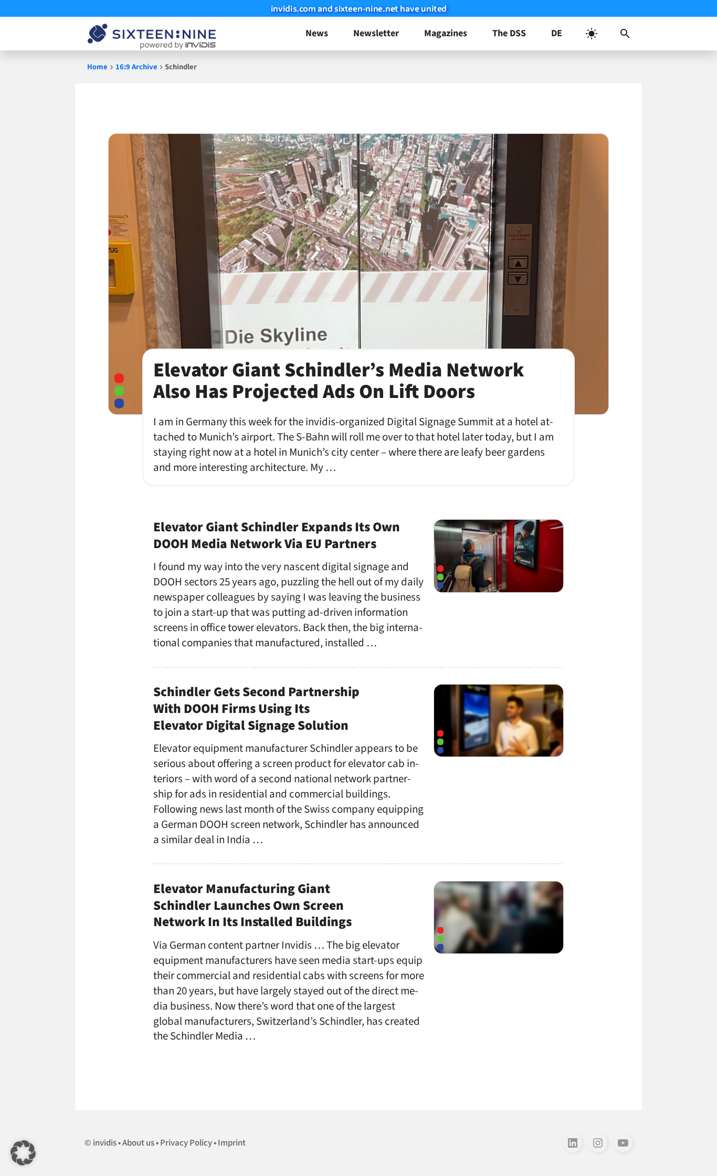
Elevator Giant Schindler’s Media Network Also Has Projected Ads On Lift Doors (338, 381)
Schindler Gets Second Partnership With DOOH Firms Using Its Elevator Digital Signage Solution (256, 708)
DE (556, 33)
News (316, 33)
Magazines (445, 33)
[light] (591, 33)
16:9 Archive (136, 66)
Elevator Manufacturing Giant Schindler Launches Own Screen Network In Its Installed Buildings (252, 905)
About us (138, 1143)
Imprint (232, 1143)
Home (97, 66)
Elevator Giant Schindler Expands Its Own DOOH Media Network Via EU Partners (276, 535)
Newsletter (376, 33)
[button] (625, 33)
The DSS (509, 33)
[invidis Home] (149, 33)
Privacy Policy (186, 1143)
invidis (105, 1143)
